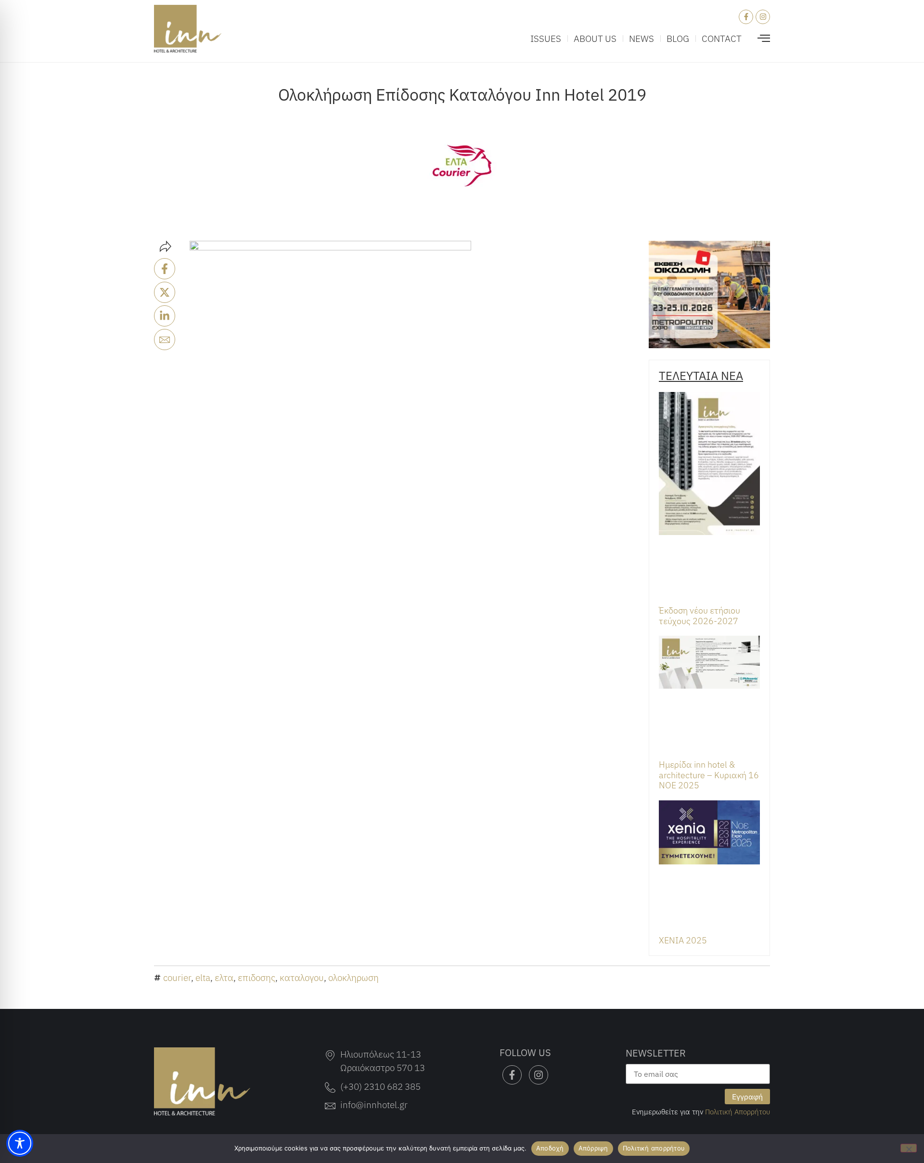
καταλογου (302, 977)
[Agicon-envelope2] (164, 339)
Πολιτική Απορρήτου (737, 1111)
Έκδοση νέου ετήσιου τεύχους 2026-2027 (699, 616)
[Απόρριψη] (908, 1148)
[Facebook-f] (746, 17)
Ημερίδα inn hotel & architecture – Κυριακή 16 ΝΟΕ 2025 (709, 775)
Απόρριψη (593, 1148)
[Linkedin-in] (164, 316)
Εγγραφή (747, 1096)
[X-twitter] (164, 292)
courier (177, 977)
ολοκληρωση (353, 977)
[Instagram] (763, 17)
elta (202, 977)
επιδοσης (256, 977)
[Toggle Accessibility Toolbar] (19, 1143)
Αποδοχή (550, 1148)
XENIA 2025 (683, 940)
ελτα (224, 977)
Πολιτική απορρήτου (654, 1148)
